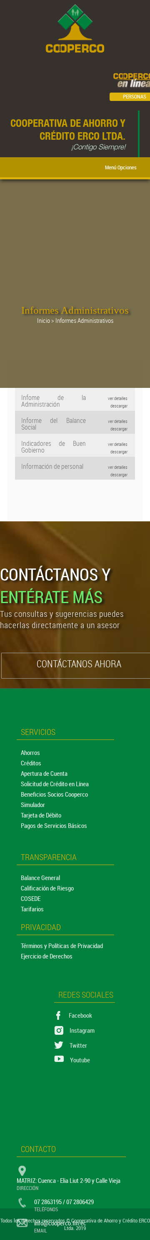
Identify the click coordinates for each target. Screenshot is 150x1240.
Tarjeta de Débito (41, 815)
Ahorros (30, 752)
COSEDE (30, 898)
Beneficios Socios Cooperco (54, 794)
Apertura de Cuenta (44, 773)
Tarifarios (32, 909)
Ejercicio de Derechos (46, 956)
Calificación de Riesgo (47, 888)
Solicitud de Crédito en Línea (55, 784)
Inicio (43, 320)
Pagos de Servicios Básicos (54, 825)
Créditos (31, 763)
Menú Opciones (122, 167)
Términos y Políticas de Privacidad (62, 945)
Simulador (33, 804)
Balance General (40, 877)
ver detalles (118, 398)
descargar (119, 405)
